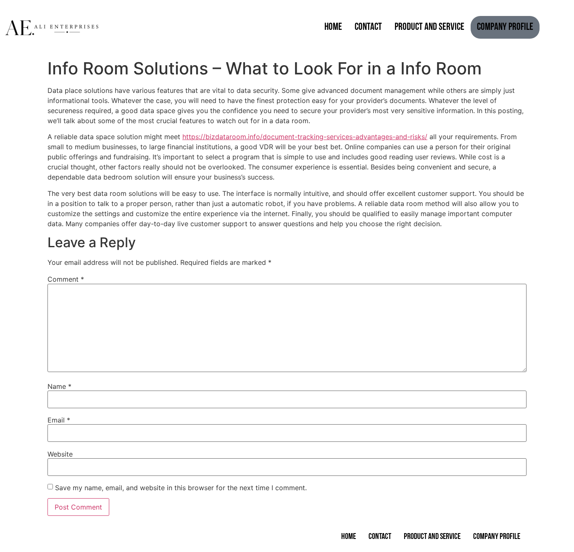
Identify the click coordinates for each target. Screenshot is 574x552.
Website (60, 454)
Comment (65, 279)
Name (59, 386)
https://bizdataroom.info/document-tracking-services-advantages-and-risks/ (304, 136)
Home (333, 27)
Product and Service (429, 27)
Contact (368, 27)
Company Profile (505, 27)
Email (58, 420)
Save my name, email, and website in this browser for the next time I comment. (181, 487)
